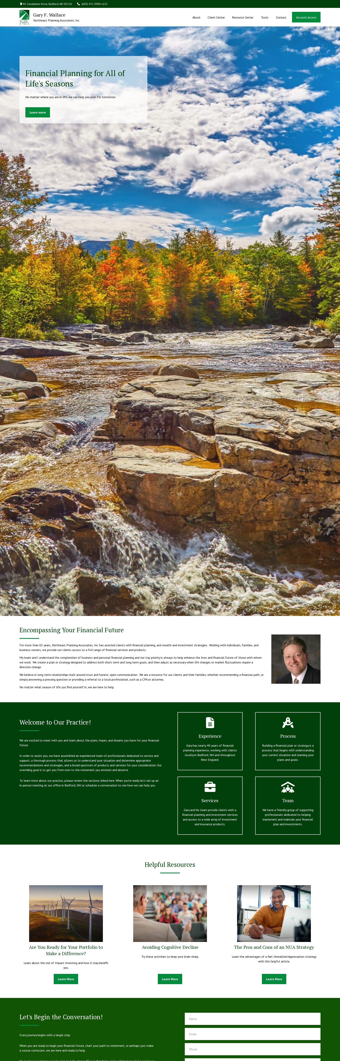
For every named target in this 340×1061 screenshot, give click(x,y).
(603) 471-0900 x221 (95, 4)
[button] (196, 17)
